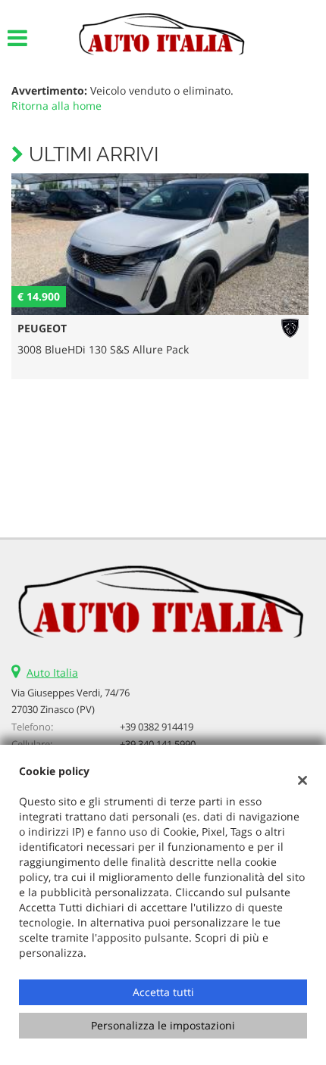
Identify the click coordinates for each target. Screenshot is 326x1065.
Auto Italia (52, 672)
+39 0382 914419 (156, 726)
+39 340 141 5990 (158, 744)
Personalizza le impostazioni (163, 1025)
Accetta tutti (163, 992)
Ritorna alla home (56, 105)
